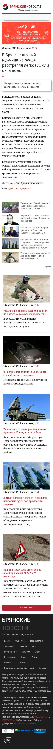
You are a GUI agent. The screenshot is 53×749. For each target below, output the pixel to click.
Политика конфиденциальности (19, 668)
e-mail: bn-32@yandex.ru (25, 723)
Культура (26, 651)
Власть (7, 641)
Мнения (23, 646)
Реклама (21, 662)
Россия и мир (10, 651)
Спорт (37, 651)
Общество (20, 641)
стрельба (26, 188)
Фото (34, 657)
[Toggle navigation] (6, 17)
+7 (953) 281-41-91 (41, 717)
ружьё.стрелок (14, 188)
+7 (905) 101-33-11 (9, 720)
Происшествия (36, 641)
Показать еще (26, 607)
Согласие (43, 668)
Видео (24, 657)
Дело (34, 646)
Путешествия (10, 657)
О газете (8, 662)
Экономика (9, 646)
